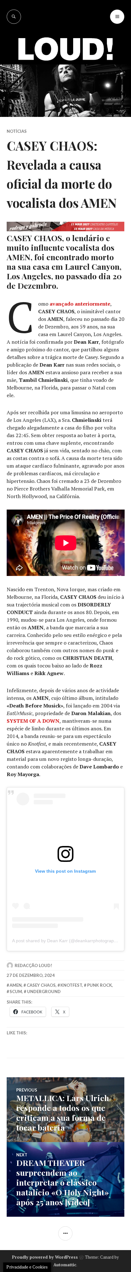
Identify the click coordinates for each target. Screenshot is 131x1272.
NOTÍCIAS (17, 131)
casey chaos (41, 985)
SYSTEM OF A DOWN (33, 720)
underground (44, 991)
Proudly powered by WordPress (45, 1257)
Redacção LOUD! (33, 965)
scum (16, 991)
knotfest (71, 985)
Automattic (64, 1265)
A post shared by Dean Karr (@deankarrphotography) (66, 940)
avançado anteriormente (80, 303)
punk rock (99, 985)
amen (16, 985)
